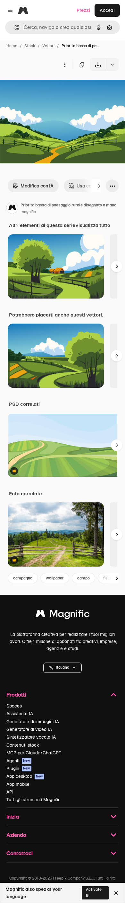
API (9, 792)
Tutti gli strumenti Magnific (33, 800)
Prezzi (83, 10)
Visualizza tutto (92, 225)
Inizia (12, 816)
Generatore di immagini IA (32, 722)
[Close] (116, 893)
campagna (22, 578)
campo (83, 578)
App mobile (17, 784)
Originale (42, 86)
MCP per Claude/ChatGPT (33, 753)
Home (11, 45)
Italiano (62, 667)
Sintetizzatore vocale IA (31, 737)
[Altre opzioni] (64, 64)
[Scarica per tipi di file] (112, 64)
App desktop (24, 776)
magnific (28, 211)
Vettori (48, 45)
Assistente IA (19, 713)
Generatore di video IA (29, 729)
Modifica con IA (37, 186)
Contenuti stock (22, 745)
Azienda (16, 834)
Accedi (107, 10)
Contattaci (19, 853)
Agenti (18, 761)
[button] (62, 668)
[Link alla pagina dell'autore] (12, 208)
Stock (29, 45)
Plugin (18, 768)
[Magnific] (62, 615)
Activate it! (94, 892)
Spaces (14, 706)
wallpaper (55, 578)
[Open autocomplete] (14, 27)
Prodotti (16, 694)
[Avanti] (98, 185)
